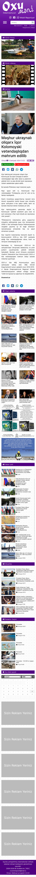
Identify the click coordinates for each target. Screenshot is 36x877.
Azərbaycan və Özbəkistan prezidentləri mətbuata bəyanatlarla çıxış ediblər (24, 471)
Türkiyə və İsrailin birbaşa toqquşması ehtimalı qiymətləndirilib (26, 382)
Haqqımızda (26, 27)
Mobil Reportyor (27, 17)
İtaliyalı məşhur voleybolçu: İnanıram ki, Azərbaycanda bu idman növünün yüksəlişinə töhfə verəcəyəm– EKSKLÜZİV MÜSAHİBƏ (25, 599)
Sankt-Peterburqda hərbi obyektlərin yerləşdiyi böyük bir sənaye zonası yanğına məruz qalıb (26, 307)
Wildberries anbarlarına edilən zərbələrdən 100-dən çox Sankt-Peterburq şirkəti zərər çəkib (26, 365)
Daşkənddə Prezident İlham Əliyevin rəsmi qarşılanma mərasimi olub (23, 490)
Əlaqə (33, 27)
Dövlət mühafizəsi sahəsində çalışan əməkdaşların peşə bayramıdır (21, 546)
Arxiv (32, 25)
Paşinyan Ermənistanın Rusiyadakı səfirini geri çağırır (8, 401)
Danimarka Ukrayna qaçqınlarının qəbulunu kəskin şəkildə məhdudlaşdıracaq (8, 327)
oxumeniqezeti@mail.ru (18, 871)
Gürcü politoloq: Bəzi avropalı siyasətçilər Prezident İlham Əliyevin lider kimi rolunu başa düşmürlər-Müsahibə (25, 609)
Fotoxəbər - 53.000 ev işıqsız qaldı (25, 661)
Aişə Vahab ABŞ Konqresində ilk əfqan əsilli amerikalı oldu (25, 401)
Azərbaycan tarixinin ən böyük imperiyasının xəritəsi (23, 518)
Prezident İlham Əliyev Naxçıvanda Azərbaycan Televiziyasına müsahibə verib (25, 580)
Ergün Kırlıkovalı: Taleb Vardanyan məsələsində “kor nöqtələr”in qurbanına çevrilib (24, 589)
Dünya (4, 160)
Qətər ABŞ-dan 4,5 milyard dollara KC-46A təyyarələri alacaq (8, 345)
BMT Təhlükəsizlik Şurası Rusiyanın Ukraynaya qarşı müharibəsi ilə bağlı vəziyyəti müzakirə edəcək (26, 327)
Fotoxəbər (19, 624)
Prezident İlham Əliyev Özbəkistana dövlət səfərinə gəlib (22, 509)
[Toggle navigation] (5, 22)
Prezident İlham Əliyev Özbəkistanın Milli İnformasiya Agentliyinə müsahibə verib (25, 570)
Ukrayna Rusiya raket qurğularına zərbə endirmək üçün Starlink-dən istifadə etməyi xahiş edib (26, 346)
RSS (27, 868)
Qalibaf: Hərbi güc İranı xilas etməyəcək (8, 363)
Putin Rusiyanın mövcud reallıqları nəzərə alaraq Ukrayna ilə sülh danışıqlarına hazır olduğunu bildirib (8, 308)
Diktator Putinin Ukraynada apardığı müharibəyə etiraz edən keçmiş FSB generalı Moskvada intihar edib (8, 383)
